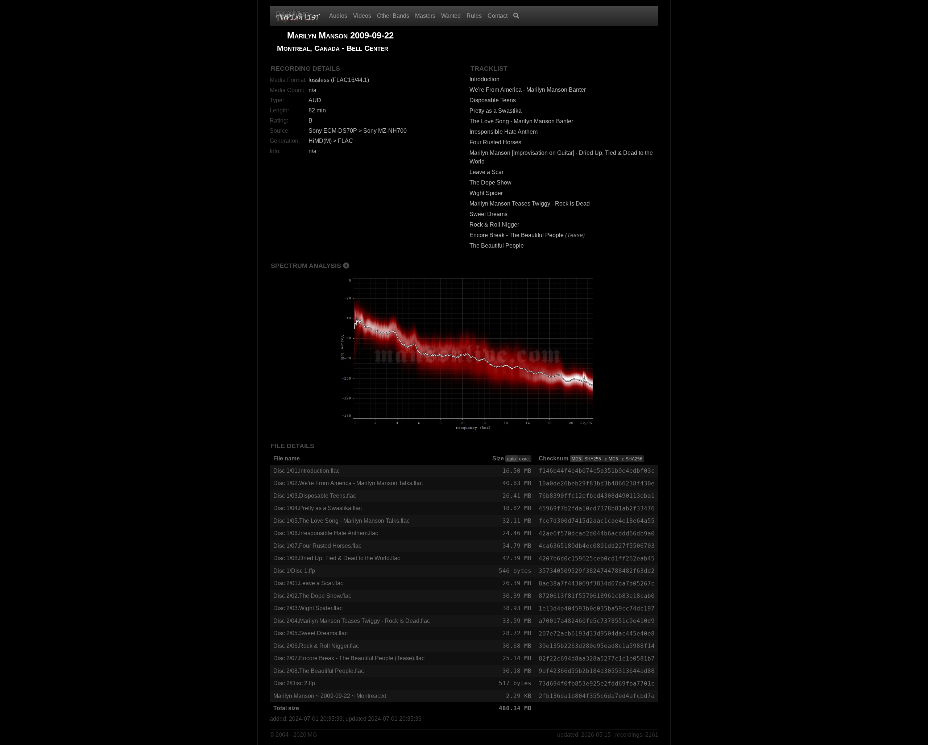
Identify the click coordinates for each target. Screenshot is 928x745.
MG (312, 735)
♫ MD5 (611, 459)
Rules (474, 16)
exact (524, 459)
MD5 (576, 459)
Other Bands (393, 16)
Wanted (451, 16)
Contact (498, 16)
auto (511, 459)
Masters (425, 16)
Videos (362, 16)
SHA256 (592, 459)
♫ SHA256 (631, 459)
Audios (338, 16)
